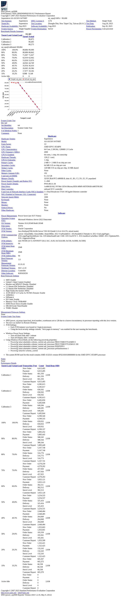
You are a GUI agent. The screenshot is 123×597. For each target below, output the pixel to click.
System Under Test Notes (10, 316)
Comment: (5, 133)
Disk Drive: (5, 186)
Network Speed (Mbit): (10, 197)
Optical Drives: (7, 208)
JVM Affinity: (6, 241)
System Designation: (39, 29)
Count (41, 366)
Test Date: (90, 23)
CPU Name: (6, 147)
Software (61, 213)
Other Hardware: (7, 210)
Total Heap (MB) (52, 366)
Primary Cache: (7, 163)
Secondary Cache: (8, 165)
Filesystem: (5, 226)
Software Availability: (39, 26)
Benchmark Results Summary (12, 31)
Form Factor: (6, 144)
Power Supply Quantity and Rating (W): (16, 181)
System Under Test (8, 121)
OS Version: (6, 223)
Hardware (52, 136)
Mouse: (4, 202)
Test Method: (91, 21)
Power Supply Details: (9, 184)
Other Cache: (6, 171)
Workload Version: (8, 268)
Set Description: (7, 128)
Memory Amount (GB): (10, 173)
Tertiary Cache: (7, 168)
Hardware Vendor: (8, 139)
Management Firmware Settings (13, 312)
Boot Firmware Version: (7, 259)
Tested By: (5, 23)
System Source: (7, 29)
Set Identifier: (6, 125)
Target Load (6, 35)
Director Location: (8, 271)
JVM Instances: (7, 243)
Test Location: (36, 23)
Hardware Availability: (9, 26)
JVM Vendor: (6, 229)
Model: (4, 141)
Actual (31, 36)
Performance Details (8, 363)
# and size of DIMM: (9, 176)
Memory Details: (7, 178)
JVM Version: (6, 231)
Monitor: (4, 205)
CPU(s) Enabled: (7, 155)
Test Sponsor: (6, 21)
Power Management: (9, 216)
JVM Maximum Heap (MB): (7, 252)
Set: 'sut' (4, 123)
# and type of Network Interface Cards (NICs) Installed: (22, 192)
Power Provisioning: (94, 29)
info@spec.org (23, 593)
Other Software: (7, 273)
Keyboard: (5, 200)
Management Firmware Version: (8, 264)
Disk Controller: (7, 189)
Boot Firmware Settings (10, 276)
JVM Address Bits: (8, 256)
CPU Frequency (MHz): (10, 152)
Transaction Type (30, 366)
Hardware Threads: (8, 157)
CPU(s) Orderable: (8, 160)
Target (25, 36)
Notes (3, 359)
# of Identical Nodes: (9, 131)
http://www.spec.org (8, 593)
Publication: (90, 26)
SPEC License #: (37, 21)
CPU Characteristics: (9, 149)
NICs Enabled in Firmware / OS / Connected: (18, 194)
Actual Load (17, 35)
